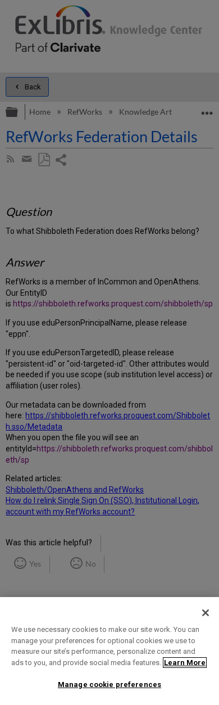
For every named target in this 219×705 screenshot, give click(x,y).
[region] (109, 651)
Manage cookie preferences (109, 684)
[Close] (205, 612)
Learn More (185, 662)
